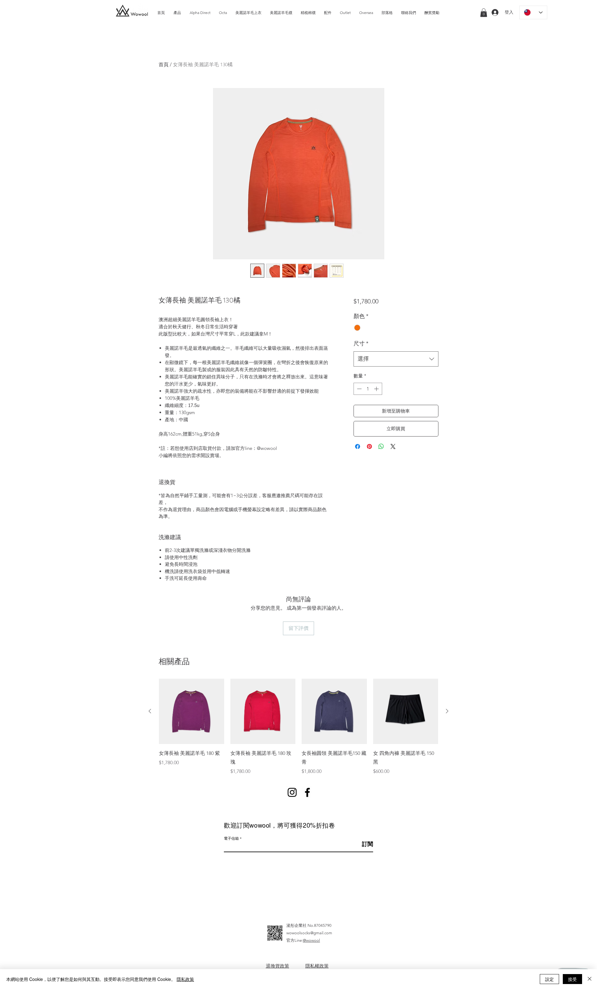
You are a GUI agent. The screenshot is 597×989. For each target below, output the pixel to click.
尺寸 (361, 343)
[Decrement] (358, 389)
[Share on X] (393, 446)
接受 (572, 979)
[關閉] (589, 979)
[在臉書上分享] (357, 446)
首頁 (164, 64)
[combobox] (396, 359)
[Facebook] (307, 792)
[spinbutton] (368, 389)
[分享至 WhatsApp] (381, 446)
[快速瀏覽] (191, 711)
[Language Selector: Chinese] (533, 12)
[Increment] (377, 389)
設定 (549, 979)
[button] (483, 12)
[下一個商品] (447, 711)
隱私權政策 (317, 966)
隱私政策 (185, 979)
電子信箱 (231, 838)
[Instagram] (292, 792)
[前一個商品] (150, 711)
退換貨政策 (277, 966)
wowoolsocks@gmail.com (309, 933)
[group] (298, 726)
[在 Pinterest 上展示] (369, 446)
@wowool (311, 940)
